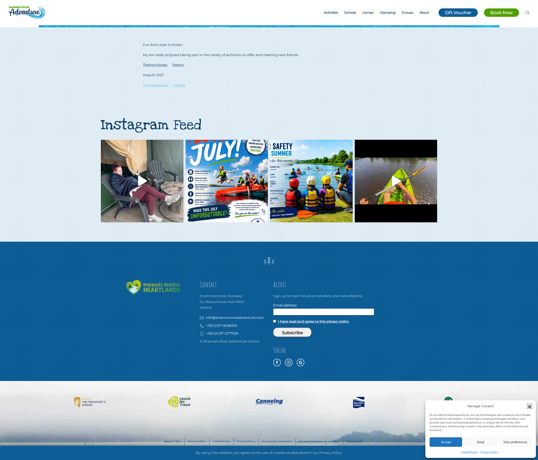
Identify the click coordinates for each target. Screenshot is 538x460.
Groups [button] (407, 12)
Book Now (501, 12)
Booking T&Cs (197, 441)
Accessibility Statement (277, 441)
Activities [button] (331, 12)
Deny (480, 442)
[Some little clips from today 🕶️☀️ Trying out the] (396, 181)
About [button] (424, 12)
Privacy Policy (489, 451)
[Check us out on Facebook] (277, 362)
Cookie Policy (469, 451)
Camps (367, 12)
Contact (334, 441)
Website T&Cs (172, 441)
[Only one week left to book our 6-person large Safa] (142, 181)
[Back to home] (26, 12)
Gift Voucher (458, 12)
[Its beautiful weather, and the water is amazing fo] (311, 181)
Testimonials (354, 441)
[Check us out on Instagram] (289, 362)
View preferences (515, 442)
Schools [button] (350, 12)
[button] (529, 406)
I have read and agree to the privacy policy (313, 321)
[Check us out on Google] (300, 362)
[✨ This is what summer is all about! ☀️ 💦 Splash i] (227, 181)
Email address (285, 305)
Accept (446, 442)
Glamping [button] (388, 12)
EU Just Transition (311, 441)
